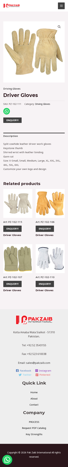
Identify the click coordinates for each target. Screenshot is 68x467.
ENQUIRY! (12, 120)
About (34, 398)
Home (34, 392)
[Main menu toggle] (61, 5)
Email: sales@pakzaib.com (34, 363)
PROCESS (34, 421)
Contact (34, 404)
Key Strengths (34, 434)
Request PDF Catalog (34, 428)
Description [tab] (10, 136)
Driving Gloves (11, 88)
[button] (59, 27)
